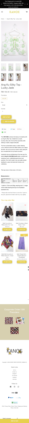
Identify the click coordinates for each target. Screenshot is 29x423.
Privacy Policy (8, 406)
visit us (14, 370)
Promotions (4, 95)
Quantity (3, 108)
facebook (14, 377)
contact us (14, 372)
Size (2, 102)
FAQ (3, 406)
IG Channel (14, 375)
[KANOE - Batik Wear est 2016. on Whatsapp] (18, 387)
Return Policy (14, 406)
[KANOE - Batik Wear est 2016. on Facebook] (11, 387)
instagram (14, 373)
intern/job (15, 379)
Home (2, 19)
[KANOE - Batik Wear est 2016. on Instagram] (14, 387)
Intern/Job (16, 408)
